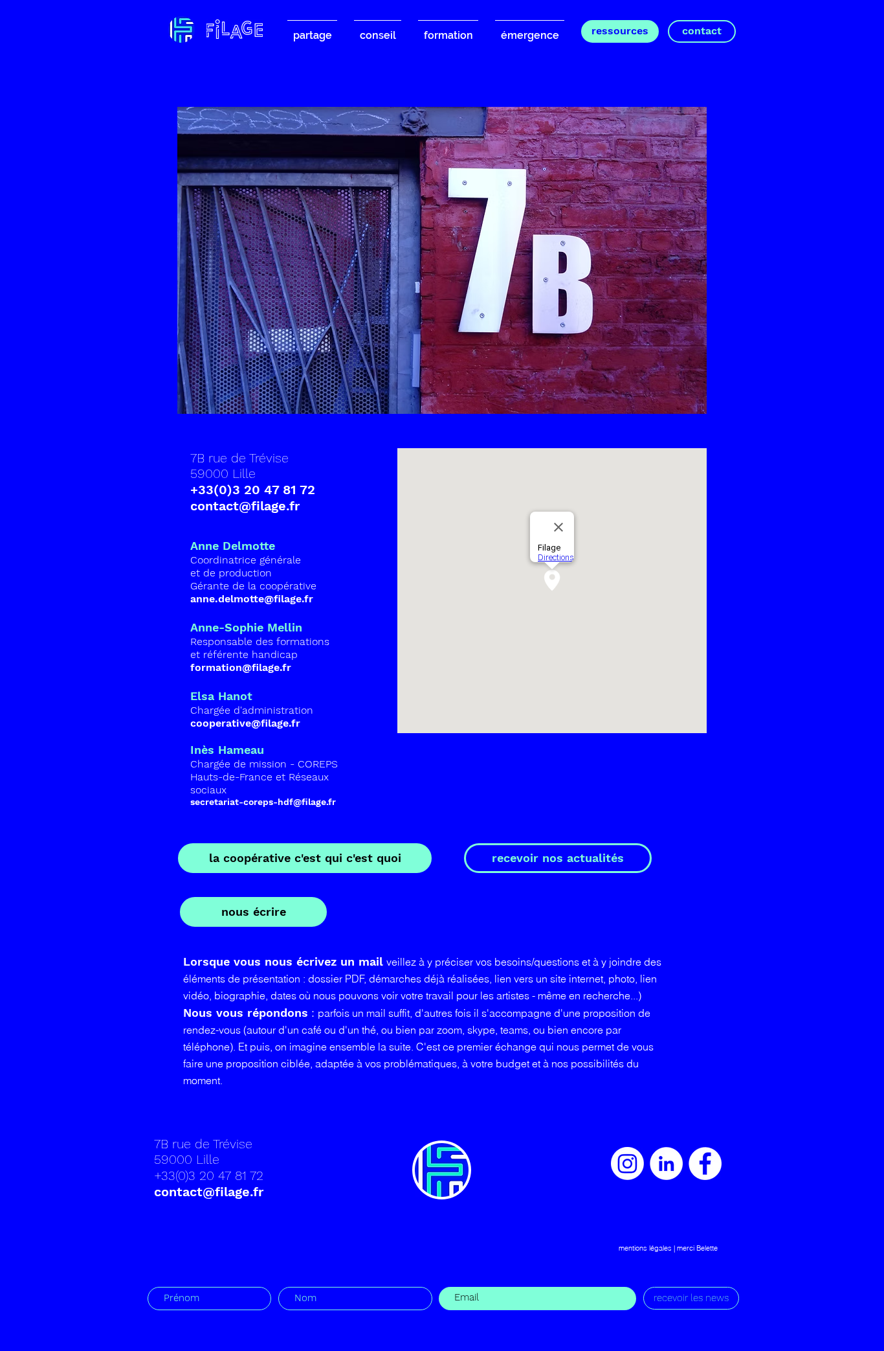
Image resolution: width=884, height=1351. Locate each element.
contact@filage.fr (245, 506)
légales (660, 1248)
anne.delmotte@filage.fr (251, 599)
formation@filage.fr (240, 667)
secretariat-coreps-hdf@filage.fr (263, 802)
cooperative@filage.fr (245, 723)
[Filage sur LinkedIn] (666, 1163)
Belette (707, 1248)
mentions (633, 1248)
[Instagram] (627, 1163)
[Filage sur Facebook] (705, 1163)
